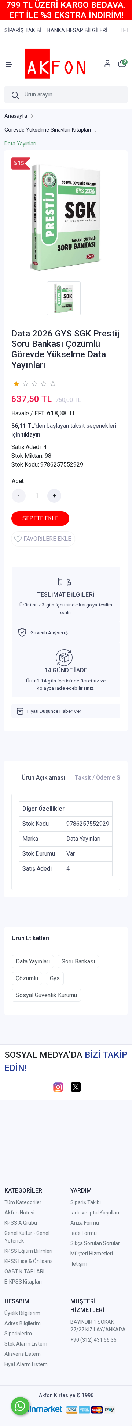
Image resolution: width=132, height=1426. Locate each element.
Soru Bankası (78, 961)
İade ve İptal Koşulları (94, 1213)
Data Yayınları (33, 961)
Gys (55, 978)
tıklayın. (32, 434)
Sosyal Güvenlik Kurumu (46, 995)
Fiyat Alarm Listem (26, 1364)
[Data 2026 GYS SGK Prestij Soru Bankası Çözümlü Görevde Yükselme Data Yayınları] (65, 217)
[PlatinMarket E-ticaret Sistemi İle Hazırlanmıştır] (39, 1410)
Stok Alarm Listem (25, 1344)
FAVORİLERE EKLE (47, 538)
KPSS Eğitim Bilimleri (28, 1251)
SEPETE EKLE (40, 518)
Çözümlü (27, 978)
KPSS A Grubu (20, 1223)
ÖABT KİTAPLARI (24, 1271)
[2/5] (20, 383)
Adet (18, 481)
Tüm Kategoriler (22, 1202)
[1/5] (16, 383)
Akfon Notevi (19, 1213)
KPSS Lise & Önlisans (28, 1261)
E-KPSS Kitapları (23, 1282)
